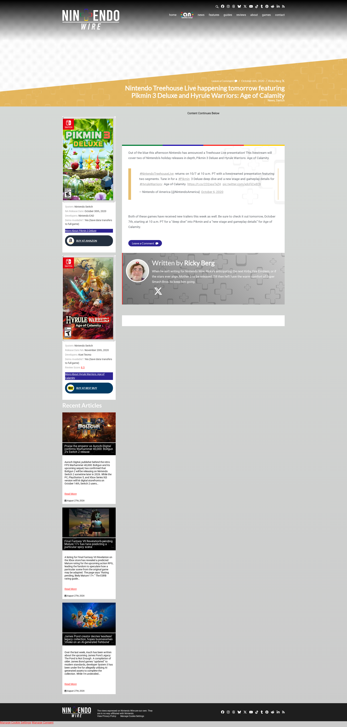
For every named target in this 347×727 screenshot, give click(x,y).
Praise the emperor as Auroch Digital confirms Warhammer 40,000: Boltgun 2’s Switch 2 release (89, 449)
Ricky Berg (274, 80)
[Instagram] (228, 6)
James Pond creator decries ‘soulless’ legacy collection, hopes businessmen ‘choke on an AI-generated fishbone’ (89, 639)
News (201, 15)
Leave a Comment (223, 80)
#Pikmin (184, 179)
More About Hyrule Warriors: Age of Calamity (84, 376)
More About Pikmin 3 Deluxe (80, 230)
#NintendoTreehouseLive (157, 173)
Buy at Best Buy (86, 387)
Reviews (241, 15)
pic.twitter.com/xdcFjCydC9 (242, 184)
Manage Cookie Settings (132, 716)
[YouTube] (251, 6)
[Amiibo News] (187, 15)
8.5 (83, 367)
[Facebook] (222, 6)
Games (266, 15)
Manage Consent (42, 722)
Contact (280, 15)
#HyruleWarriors (151, 184)
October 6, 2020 (212, 192)
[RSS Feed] (283, 6)
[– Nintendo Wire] (90, 20)
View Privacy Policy (106, 716)
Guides (228, 15)
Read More (71, 493)
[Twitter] (245, 6)
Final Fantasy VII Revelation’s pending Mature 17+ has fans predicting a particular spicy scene (89, 544)
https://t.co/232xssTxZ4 (204, 184)
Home (172, 15)
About (254, 15)
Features (214, 15)
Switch (280, 100)
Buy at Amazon (86, 240)
